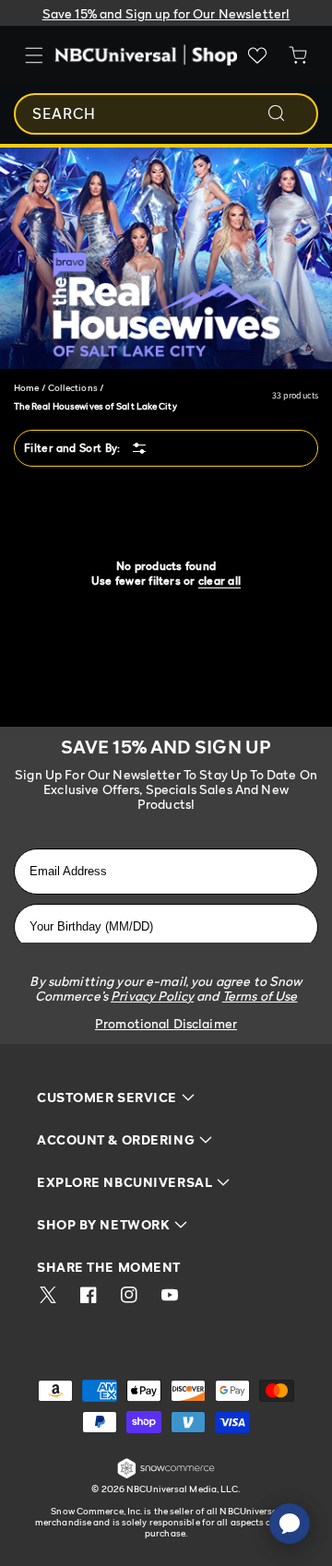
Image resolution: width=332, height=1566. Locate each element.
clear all (219, 580)
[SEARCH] (288, 113)
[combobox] (166, 114)
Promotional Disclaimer (166, 1023)
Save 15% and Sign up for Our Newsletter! (166, 13)
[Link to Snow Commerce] (166, 1475)
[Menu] (34, 55)
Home (26, 387)
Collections (73, 387)
